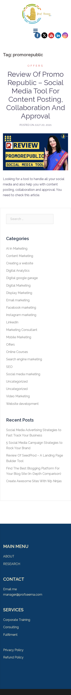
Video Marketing (18, 396)
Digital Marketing (18, 285)
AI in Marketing (16, 248)
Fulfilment (10, 635)
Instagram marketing (21, 315)
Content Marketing (19, 256)
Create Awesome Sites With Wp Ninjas (34, 481)
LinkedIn (12, 322)
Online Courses (17, 352)
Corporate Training (16, 620)
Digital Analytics (18, 270)
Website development (22, 404)
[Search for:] (29, 219)
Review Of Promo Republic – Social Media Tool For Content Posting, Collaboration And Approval (35, 95)
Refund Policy (13, 657)
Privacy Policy (13, 650)
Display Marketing (19, 293)
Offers (36, 65)
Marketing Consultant (21, 330)
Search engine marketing (24, 359)
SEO (9, 367)
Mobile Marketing (18, 337)
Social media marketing (23, 374)
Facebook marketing (21, 307)
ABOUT (8, 556)
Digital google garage (22, 278)
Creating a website (19, 263)
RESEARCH (11, 564)
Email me (10, 589)
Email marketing (18, 300)
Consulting (11, 627)
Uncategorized (17, 381)
